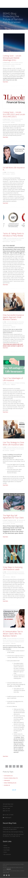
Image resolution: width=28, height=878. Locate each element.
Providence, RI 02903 (8, 806)
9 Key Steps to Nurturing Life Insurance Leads (12, 568)
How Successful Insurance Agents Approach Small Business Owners (13, 317)
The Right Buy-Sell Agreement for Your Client (13, 516)
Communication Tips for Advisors (9, 239)
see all (14, 790)
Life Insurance (16, 62)
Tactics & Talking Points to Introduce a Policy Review (13, 234)
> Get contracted (7, 854)
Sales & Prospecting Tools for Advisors (10, 323)
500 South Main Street (8, 804)
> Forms (5, 852)
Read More (5, 81)
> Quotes (5, 845)
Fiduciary (7, 780)
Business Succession (19, 521)
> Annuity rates (6, 847)
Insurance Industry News (16, 64)
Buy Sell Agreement (11, 521)
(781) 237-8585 (9, 814)
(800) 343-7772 (6, 810)
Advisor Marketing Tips (13, 238)
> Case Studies (6, 850)
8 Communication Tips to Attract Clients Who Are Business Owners (13, 633)
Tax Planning (22, 382)
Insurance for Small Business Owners (17, 641)
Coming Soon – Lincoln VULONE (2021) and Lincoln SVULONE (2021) (14, 114)
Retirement (21, 520)
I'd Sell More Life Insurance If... (14, 168)
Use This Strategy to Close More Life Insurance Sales (13, 443)
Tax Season (17, 382)
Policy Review (18, 239)
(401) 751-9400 (6, 808)
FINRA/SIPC (9, 869)
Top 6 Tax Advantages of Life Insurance (13, 379)
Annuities (7, 785)
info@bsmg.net (7, 817)
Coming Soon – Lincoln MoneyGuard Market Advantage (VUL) (12, 57)
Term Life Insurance (20, 448)
